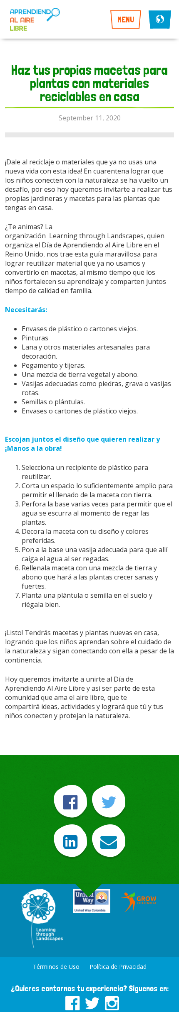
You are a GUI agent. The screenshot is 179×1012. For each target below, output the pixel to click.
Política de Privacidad (118, 966)
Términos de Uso (56, 966)
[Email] (108, 841)
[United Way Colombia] (91, 902)
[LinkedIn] (70, 841)
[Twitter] (108, 802)
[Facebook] (70, 802)
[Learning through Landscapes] (42, 919)
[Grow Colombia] (139, 902)
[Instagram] (112, 1001)
